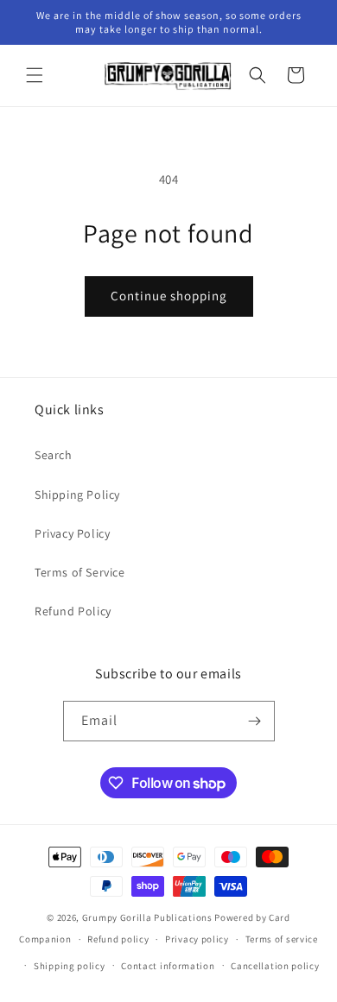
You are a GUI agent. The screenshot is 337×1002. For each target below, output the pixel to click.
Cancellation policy (275, 966)
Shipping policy (69, 966)
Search (54, 455)
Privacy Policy (72, 533)
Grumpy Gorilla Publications (147, 917)
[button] (35, 75)
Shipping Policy (77, 494)
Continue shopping (169, 295)
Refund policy (118, 939)
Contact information (167, 966)
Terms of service (281, 939)
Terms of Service (80, 572)
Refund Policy (73, 611)
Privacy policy (197, 939)
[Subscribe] (255, 721)
